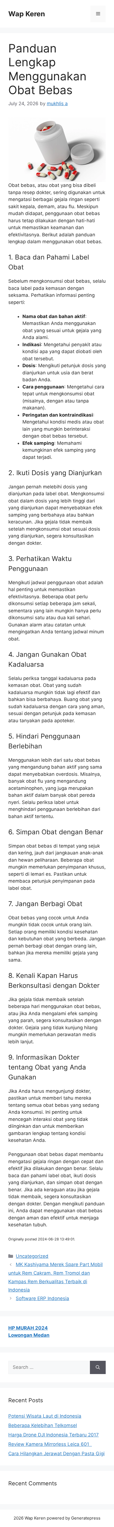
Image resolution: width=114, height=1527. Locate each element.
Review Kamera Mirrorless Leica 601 (50, 1444)
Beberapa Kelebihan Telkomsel (42, 1425)
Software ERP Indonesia (42, 1298)
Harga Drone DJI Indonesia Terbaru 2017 (53, 1435)
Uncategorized (32, 1256)
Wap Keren (26, 14)
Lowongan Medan (29, 1335)
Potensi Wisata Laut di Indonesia (44, 1416)
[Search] (98, 1367)
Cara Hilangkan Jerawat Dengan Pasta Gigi (56, 1453)
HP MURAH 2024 (28, 1328)
